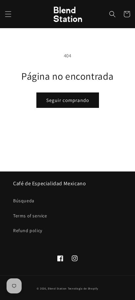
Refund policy (27, 230)
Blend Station (57, 288)
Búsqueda (23, 201)
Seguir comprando (67, 100)
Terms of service (30, 216)
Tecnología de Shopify (83, 288)
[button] (8, 14)
